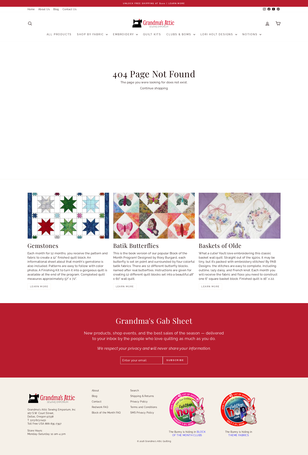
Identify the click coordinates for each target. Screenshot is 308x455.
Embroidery (124, 34)
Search (134, 390)
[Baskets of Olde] (240, 216)
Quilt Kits (152, 34)
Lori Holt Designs (217, 34)
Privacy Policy (139, 401)
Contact (97, 401)
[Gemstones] (68, 216)
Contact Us (69, 9)
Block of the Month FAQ (106, 412)
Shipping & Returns (142, 396)
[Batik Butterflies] (154, 216)
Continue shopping (154, 88)
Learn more (39, 286)
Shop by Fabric (91, 34)
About (95, 390)
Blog (56, 9)
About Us (44, 9)
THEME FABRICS (238, 435)
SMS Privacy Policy (142, 412)
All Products (59, 34)
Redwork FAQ (100, 407)
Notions (250, 34)
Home (31, 9)
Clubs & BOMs (179, 34)
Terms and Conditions (143, 407)
